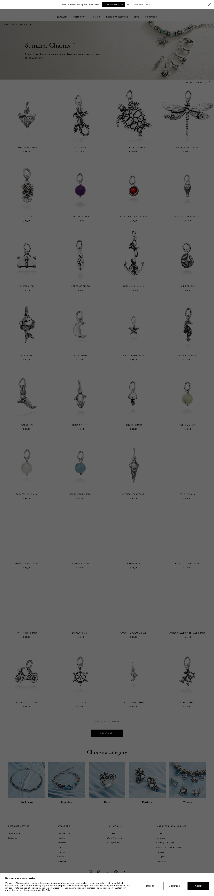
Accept (198, 886)
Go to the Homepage (113, 5)
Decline (150, 886)
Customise (174, 886)
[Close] (209, 5)
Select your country (142, 5)
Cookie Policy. (45, 890)
